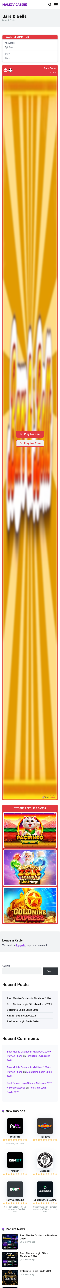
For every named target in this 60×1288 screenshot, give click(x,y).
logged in (21, 945)
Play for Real (32, 434)
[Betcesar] (45, 1167)
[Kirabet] (15, 1167)
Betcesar (45, 1170)
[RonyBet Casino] (15, 1196)
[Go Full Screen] (10, 70)
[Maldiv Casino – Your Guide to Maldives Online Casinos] (14, 4)
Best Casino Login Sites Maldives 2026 (29, 1004)
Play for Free (32, 443)
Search (6, 965)
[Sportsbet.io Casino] (45, 1196)
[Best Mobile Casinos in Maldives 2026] (10, 1248)
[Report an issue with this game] (6, 70)
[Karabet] (45, 1132)
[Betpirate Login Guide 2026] (10, 1284)
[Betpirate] (15, 1132)
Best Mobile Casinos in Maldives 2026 (29, 998)
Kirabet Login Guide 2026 (21, 1015)
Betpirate (15, 1136)
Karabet (45, 1136)
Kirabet (15, 1170)
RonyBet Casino (15, 1199)
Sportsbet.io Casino (45, 1199)
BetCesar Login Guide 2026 (22, 1021)
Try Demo (30, 830)
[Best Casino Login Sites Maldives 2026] (10, 1266)
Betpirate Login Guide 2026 (22, 1009)
